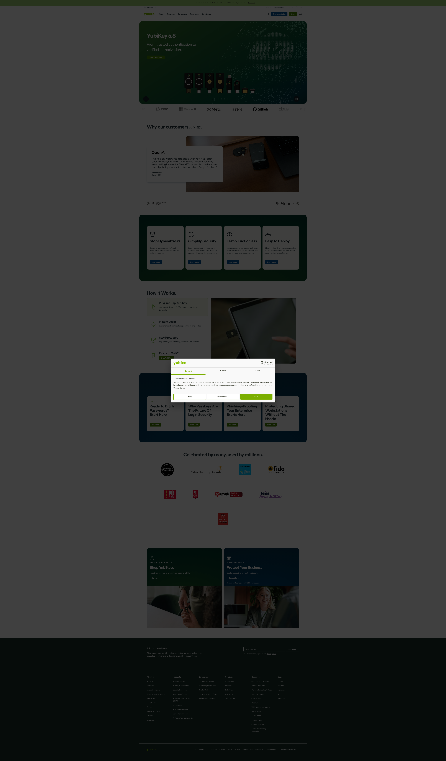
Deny (189, 397)
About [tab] (257, 371)
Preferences (222, 397)
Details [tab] (223, 371)
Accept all (256, 397)
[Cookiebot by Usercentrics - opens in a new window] (262, 363)
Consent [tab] (188, 371)
